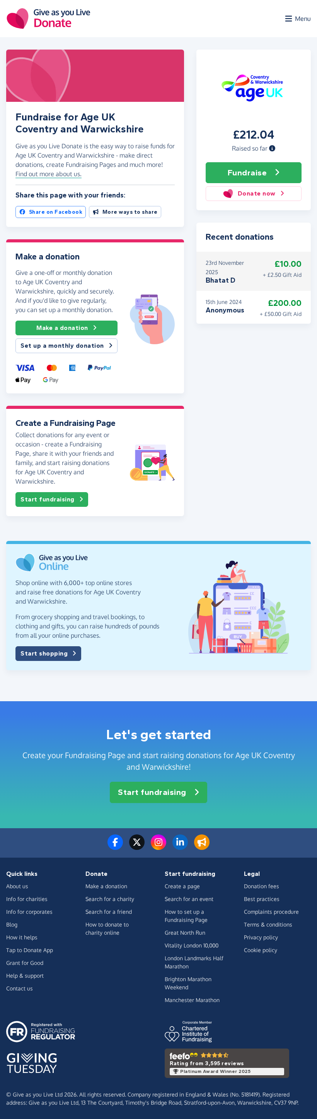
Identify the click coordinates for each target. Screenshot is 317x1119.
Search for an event (189, 899)
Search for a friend (108, 911)
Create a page (182, 886)
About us (17, 886)
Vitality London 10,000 (191, 945)
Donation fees (261, 886)
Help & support (25, 975)
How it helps (21, 937)
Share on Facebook (56, 212)
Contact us (19, 988)
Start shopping (44, 653)
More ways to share (130, 212)
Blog (11, 924)
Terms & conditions (268, 924)
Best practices (262, 899)
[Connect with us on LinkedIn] (180, 847)
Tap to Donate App (29, 950)
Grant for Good (24, 962)
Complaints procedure (271, 911)
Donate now (257, 193)
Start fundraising (47, 499)
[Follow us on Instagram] (158, 847)
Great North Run (185, 932)
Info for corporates (29, 911)
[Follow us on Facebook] (115, 847)
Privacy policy (261, 937)
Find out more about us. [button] (48, 174)
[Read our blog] (202, 847)
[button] (272, 148)
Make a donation (62, 327)
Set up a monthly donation (62, 345)
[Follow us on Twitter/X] (137, 847)
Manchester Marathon (192, 1000)
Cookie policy (260, 950)
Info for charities (27, 899)
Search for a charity (109, 899)
